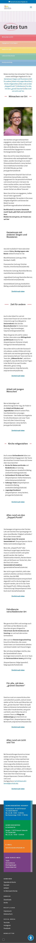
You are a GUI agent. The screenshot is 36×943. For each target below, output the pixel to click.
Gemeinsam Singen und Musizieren (16, 79)
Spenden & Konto (10, 882)
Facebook (7, 928)
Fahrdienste (21, 86)
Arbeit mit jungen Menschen (21, 81)
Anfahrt (6, 888)
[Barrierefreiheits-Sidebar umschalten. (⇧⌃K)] (31, 938)
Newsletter (9, 933)
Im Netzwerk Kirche (10, 891)
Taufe (7, 860)
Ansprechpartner (11, 867)
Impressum (8, 911)
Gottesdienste (10, 863)
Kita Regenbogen (11, 865)
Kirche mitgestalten (11, 84)
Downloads (7, 900)
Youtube (7, 922)
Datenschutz (8, 914)
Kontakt (6, 885)
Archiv (6, 903)
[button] (30, 8)
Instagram (7, 925)
